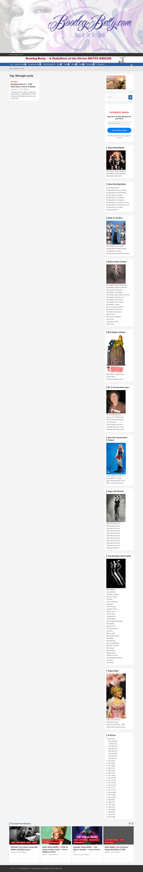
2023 (109, 766)
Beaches (51, 840)
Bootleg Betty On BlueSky (114, 195)
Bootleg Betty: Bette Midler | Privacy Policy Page (46, 868)
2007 (109, 805)
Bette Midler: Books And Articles (116, 287)
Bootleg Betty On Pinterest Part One (117, 202)
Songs (34, 842)
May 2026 (111, 749)
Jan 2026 (111, 758)
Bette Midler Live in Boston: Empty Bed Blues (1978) (116, 848)
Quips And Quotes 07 (113, 538)
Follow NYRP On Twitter (114, 478)
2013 (109, 790)
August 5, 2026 (109, 852)
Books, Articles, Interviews (114, 307)
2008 (109, 802)
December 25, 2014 (17, 89)
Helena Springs (111, 606)
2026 (109, 739)
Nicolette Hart (110, 641)
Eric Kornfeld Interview (113, 415)
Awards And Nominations (49, 64)
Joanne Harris (110, 614)
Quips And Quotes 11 (113, 548)
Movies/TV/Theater (19, 64)
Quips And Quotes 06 (113, 536)
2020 (109, 773)
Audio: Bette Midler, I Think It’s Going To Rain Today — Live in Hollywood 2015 (55, 849)
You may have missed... (21, 823)
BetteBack (14, 82)
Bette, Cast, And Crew (113, 720)
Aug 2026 (111, 741)
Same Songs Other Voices (114, 379)
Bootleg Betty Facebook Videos (116, 249)
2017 (109, 780)
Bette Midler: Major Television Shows (118, 295)
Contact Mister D (101, 64)
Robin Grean (110, 648)
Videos (66, 64)
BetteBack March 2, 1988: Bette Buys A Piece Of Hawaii (23, 85)
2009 (109, 800)
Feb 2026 (111, 756)
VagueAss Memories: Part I (115, 427)
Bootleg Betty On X (112, 210)
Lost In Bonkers (111, 422)
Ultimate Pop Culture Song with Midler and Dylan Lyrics (24, 848)
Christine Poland (111, 597)
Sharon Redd (110, 650)
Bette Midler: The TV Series (115, 246)
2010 (109, 797)
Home (11, 64)
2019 (109, 775)
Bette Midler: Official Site (114, 176)
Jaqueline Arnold (111, 609)
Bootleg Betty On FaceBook (115, 197)
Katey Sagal (110, 624)
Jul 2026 (111, 744)
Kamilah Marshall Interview (114, 420)
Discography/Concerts (34, 64)
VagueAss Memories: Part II (115, 429)
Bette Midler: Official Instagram (116, 173)
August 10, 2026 (78, 854)
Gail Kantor (109, 604)
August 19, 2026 (16, 852)
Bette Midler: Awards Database (116, 171)
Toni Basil (109, 660)
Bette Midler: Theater (113, 304)
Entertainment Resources (114, 309)
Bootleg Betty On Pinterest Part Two (117, 205)
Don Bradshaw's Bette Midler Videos (117, 253)
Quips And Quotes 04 (113, 531)
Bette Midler (21, 842)
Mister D (26, 89)
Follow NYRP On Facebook (114, 476)
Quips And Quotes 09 (113, 543)
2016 (109, 783)
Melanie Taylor (110, 633)
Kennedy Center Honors (114, 312)
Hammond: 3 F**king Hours (115, 417)
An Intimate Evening (112, 840)
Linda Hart (109, 631)
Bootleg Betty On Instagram (115, 200)
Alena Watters (110, 589)
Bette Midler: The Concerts (114, 300)
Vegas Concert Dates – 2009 (115, 724)
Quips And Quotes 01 (113, 523)
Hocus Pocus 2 (94, 840)
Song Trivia (109, 319)
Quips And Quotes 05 (113, 533)
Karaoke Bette (110, 377)
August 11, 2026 (47, 854)
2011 (109, 795)
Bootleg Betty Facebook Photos (116, 190)
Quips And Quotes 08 (113, 540)
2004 (109, 812)
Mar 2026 (111, 753)
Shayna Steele (110, 653)
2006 (109, 807)
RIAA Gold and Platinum (114, 317)
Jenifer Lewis (110, 611)
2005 (109, 809)
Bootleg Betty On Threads (114, 207)
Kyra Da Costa (110, 626)
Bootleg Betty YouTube (113, 251)
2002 (109, 817)
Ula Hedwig (109, 662)
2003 (109, 814)
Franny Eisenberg (111, 602)
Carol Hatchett (111, 592)
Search (130, 97)
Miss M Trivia (110, 314)
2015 (109, 785)
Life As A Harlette (112, 628)
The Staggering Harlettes (114, 658)
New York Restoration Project (115, 480)
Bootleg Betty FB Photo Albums (116, 193)
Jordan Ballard (110, 619)
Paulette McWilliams (112, 643)
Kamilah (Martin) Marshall (114, 621)
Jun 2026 (111, 746)
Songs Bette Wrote (112, 321)
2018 (109, 778)
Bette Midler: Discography (114, 290)
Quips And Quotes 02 (113, 526)
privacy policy (125, 135)
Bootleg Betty (25, 868)
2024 (109, 763)
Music (58, 64)
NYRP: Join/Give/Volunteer (114, 483)
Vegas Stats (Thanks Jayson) (115, 727)
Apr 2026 (111, 751)
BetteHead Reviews (112, 722)
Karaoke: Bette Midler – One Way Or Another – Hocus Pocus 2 (86, 849)
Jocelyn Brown (111, 616)
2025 (109, 761)
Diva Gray (109, 599)
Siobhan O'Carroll (111, 655)
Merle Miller (110, 638)
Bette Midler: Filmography (114, 292)
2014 (109, 788)
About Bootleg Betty (112, 188)
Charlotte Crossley (112, 594)
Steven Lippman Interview (114, 424)
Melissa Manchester (112, 636)
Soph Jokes (110, 324)
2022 (109, 768)
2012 (109, 792)
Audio (13, 842)
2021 (109, 770)
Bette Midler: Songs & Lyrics (115, 297)
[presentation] (129, 823)
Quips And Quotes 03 (113, 528)
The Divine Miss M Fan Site (51, 842)
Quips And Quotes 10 (113, 545)
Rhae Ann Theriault (112, 645)
